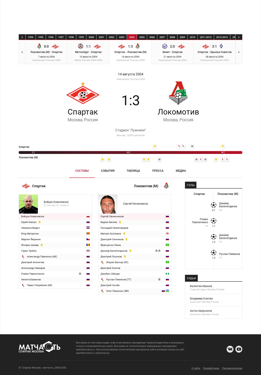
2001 (101, 37)
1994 (30, 37)
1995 (40, 37)
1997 (61, 37)
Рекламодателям (232, 368)
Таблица (133, 170)
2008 (172, 37)
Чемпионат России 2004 (130, 79)
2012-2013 (222, 37)
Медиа (181, 170)
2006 (152, 37)
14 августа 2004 (130, 74)
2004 (132, 37)
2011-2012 (206, 37)
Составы (82, 170)
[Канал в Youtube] (238, 349)
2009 (182, 37)
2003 (121, 37)
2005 (142, 37)
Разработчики (211, 368)
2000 (91, 37)
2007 (162, 37)
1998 (71, 37)
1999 (81, 37)
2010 (192, 37)
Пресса (158, 170)
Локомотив (178, 114)
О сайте (195, 368)
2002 (111, 37)
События (107, 170)
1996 (50, 37)
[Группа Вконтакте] (230, 349)
